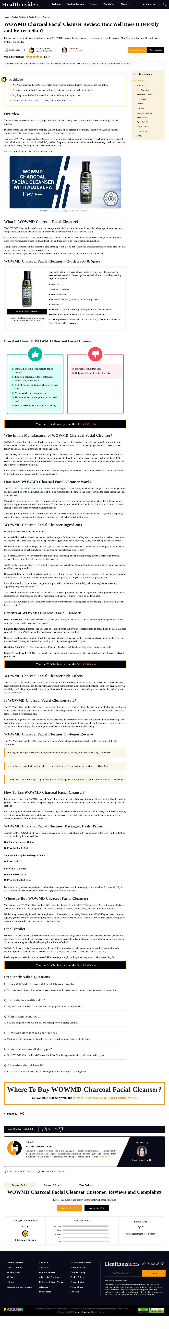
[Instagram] (153, 1263)
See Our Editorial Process (22, 1171)
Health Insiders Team (39, 1146)
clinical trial (11, 601)
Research (8, 583)
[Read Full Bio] (105, 1157)
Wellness (11, 1277)
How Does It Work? (145, 94)
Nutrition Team (77, 1267)
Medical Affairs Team (80, 1262)
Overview (141, 81)
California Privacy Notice (51, 1282)
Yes (49, 1129)
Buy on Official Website (27, 311)
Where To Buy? (143, 127)
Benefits (140, 104)
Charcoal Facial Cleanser (31, 488)
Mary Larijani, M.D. (76, 51)
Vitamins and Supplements (19, 1287)
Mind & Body (13, 1272)
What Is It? (141, 85)
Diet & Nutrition (15, 1267)
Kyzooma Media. (81, 1312)
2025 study (11, 565)
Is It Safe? (141, 108)
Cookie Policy (77, 1277)
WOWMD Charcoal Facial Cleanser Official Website (105, 1097)
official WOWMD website (84, 905)
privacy (111, 1281)
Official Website (87, 424)
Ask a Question (156, 50)
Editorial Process (47, 1272)
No (56, 1129)
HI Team (47, 48)
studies (52, 546)
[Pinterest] (158, 1263)
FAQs (139, 136)
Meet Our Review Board (53, 1171)
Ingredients (141, 99)
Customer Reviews (137, 50)
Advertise (43, 1287)
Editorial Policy (77, 1272)
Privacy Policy (77, 1282)
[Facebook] (144, 1263)
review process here (123, 63)
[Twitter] (148, 1263)
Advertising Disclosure (50, 1277)
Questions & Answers (53, 1185)
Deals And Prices (143, 122)
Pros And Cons (143, 90)
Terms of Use (76, 1287)
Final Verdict (142, 131)
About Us (43, 1262)
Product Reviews (15, 1262)
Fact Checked (14, 50)
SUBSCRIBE (149, 4)
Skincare (11, 1282)
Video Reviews (85, 1185)
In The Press (45, 1291)
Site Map (74, 1291)
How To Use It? (143, 117)
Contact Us (44, 1267)
